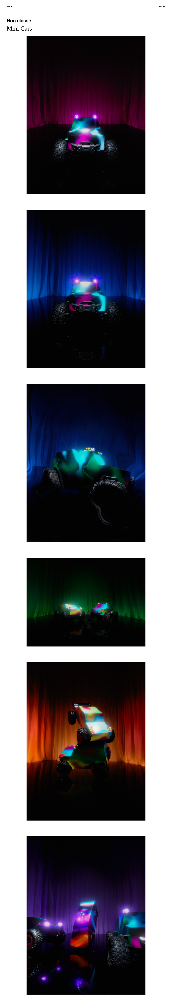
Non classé (19, 21)
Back (9, 7)
